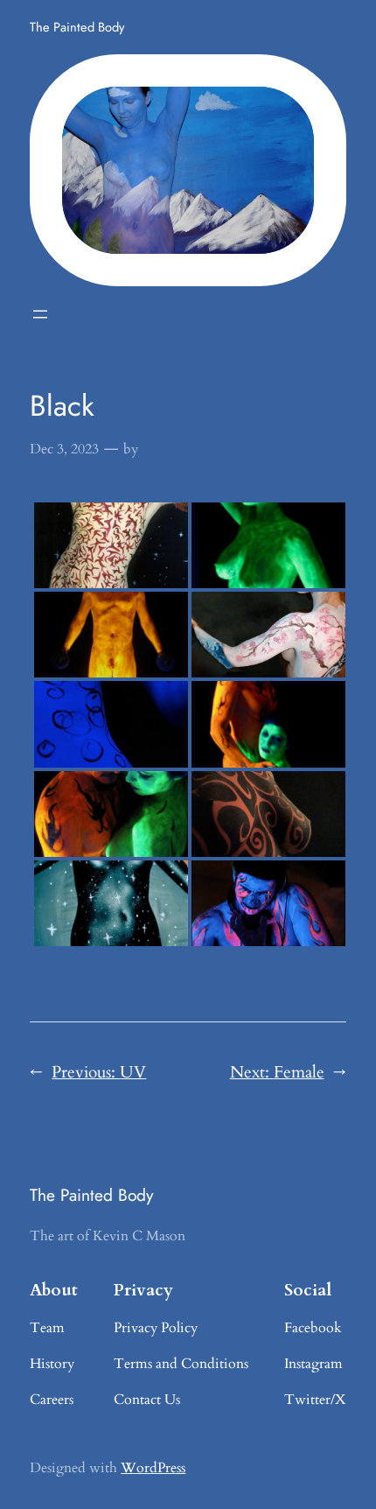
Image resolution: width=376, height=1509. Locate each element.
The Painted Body (77, 27)
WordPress (153, 1467)
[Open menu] (40, 314)
